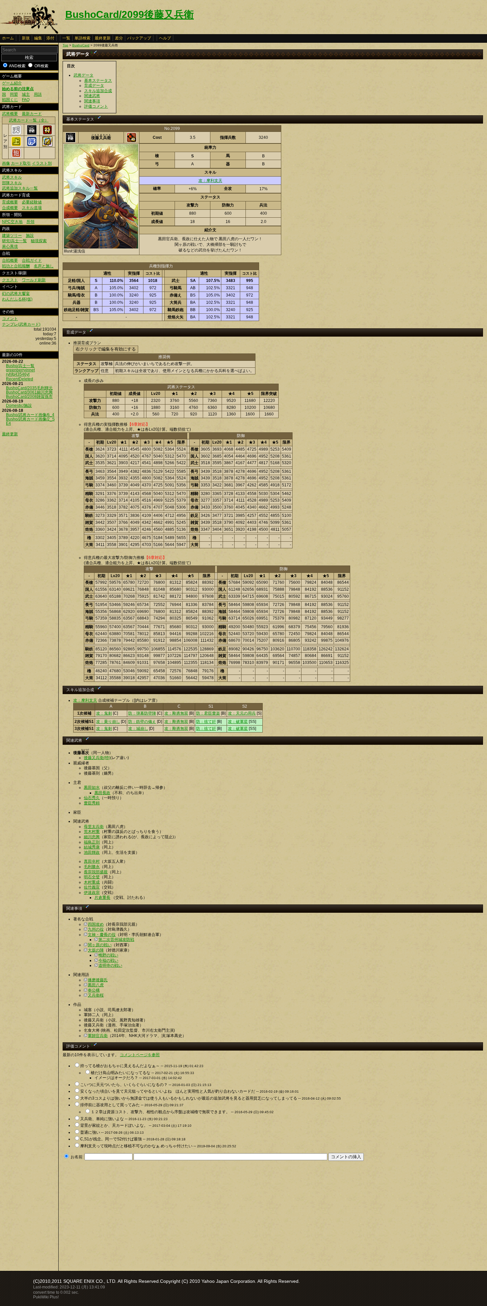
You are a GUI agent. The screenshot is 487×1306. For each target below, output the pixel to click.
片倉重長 (102, 897)
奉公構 (94, 990)
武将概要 (10, 113)
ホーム (8, 38)
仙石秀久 (92, 797)
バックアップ (139, 38)
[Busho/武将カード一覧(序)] (32, 145)
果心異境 (10, 246)
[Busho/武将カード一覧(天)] (16, 133)
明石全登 (92, 877)
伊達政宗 (92, 892)
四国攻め (96, 924)
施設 (30, 235)
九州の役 (96, 929)
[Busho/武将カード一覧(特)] (47, 133)
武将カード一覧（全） (29, 120)
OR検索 (41, 66)
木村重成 (92, 882)
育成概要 (10, 202)
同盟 (14, 94)
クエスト (10, 280)
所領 (30, 221)
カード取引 (21, 163)
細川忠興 (92, 837)
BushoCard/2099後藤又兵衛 (129, 14)
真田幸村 (92, 861)
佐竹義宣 (92, 887)
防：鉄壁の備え (142, 721)
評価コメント (96, 106)
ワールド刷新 (34, 280)
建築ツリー (12, 235)
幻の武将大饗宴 (16, 293)
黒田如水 (92, 787)
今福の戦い (108, 960)
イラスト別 (42, 163)
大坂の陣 (96, 950)
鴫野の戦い (108, 955)
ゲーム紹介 (12, 83)
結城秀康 (92, 847)
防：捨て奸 (206, 721)
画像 (6, 163)
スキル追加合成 (98, 90)
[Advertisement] (118, 1214)
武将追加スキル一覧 (20, 188)
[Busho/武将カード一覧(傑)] (47, 145)
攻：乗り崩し (108, 721)
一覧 (66, 38)
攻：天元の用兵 (242, 713)
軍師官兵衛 (98, 1035)
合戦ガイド (32, 260)
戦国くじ (10, 99)
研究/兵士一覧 (14, 241)
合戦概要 (10, 260)
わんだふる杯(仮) (17, 299)
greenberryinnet (20, 370)
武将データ (83, 75)
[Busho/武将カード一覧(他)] (16, 156)
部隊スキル (12, 183)
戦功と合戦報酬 (16, 266)
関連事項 (92, 101)
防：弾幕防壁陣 (142, 713)
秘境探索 (39, 241)
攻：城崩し (138, 728)
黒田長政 (102, 792)
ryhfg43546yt (17, 374)
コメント (10, 318)
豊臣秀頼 (92, 803)
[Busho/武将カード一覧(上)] (16, 145)
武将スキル (12, 177)
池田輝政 (92, 852)
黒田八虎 (96, 985)
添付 (50, 38)
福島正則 (92, 842)
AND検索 (17, 66)
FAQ (25, 99)
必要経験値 (32, 202)
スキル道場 (32, 207)
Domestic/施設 (19, 405)
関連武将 (92, 95)
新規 (26, 38)
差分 (119, 38)
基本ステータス (98, 80)
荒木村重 (92, 831)
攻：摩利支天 (210, 180)
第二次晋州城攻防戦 (116, 939)
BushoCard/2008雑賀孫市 (29, 396)
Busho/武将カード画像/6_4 (30, 414)
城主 (26, 94)
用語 (38, 94)
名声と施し (44, 266)
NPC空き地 (12, 221)
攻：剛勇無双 (176, 713)
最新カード (32, 113)
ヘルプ (165, 38)
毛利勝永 (92, 866)
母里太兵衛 (94, 826)
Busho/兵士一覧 (20, 365)
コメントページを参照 (140, 1055)
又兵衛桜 (96, 995)
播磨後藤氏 (98, 980)
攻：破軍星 (238, 721)
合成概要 (10, 207)
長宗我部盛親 (96, 872)
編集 (38, 38)
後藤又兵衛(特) (97, 757)
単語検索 (82, 38)
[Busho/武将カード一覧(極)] (32, 133)
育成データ (94, 85)
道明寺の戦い (110, 965)
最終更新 (103, 38)
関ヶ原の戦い (100, 945)
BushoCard (80, 45)
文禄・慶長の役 (102, 934)
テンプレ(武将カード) (21, 324)
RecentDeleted (19, 379)
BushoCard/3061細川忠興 (29, 392)
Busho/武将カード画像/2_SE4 (30, 421)
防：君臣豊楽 (208, 713)
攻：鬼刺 (104, 713)
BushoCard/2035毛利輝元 (29, 388)
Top (65, 45)
